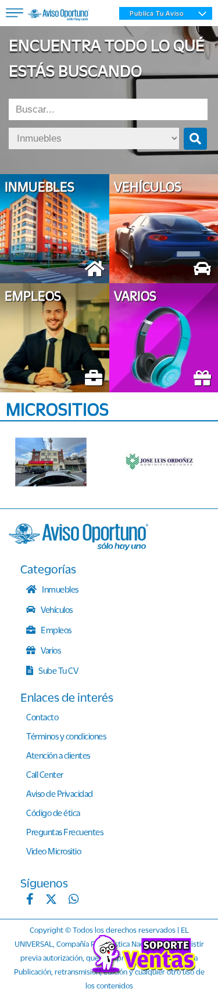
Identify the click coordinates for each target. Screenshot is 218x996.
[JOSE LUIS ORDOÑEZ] (162, 462)
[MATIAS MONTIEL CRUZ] (53, 462)
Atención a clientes (58, 755)
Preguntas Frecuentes (64, 831)
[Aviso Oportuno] (78, 546)
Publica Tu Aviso (157, 13)
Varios (50, 650)
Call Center (44, 774)
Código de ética (53, 812)
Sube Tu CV (57, 670)
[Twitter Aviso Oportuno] (51, 900)
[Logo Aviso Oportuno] (58, 16)
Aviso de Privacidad (59, 793)
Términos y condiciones (66, 736)
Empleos (56, 629)
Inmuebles (59, 589)
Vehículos (56, 609)
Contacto (42, 716)
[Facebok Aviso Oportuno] (30, 900)
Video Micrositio (53, 851)
